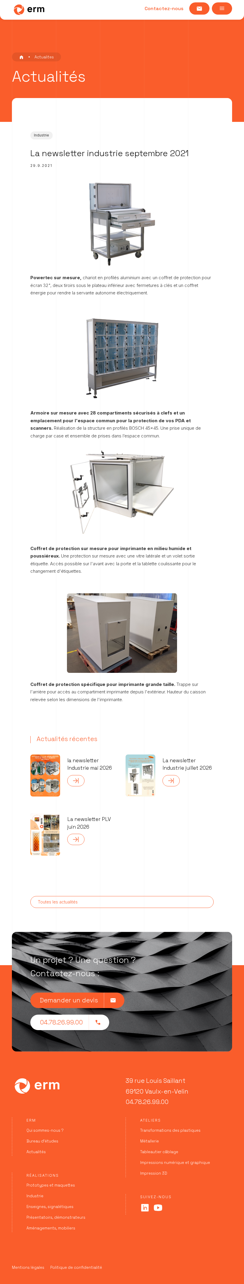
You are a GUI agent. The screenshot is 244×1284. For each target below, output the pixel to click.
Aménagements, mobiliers (50, 1228)
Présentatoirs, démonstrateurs (55, 1217)
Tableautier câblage (159, 1151)
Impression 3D (153, 1173)
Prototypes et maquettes (50, 1185)
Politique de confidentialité (76, 1267)
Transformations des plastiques (170, 1130)
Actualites (44, 57)
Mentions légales (28, 1267)
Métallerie (149, 1141)
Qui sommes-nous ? (45, 1130)
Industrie (34, 1195)
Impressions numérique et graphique (175, 1162)
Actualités (36, 1151)
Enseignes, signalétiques (49, 1206)
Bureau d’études (42, 1141)
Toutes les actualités (58, 901)
